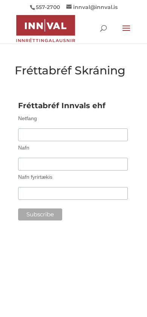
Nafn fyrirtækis (35, 177)
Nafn (23, 148)
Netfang (27, 118)
